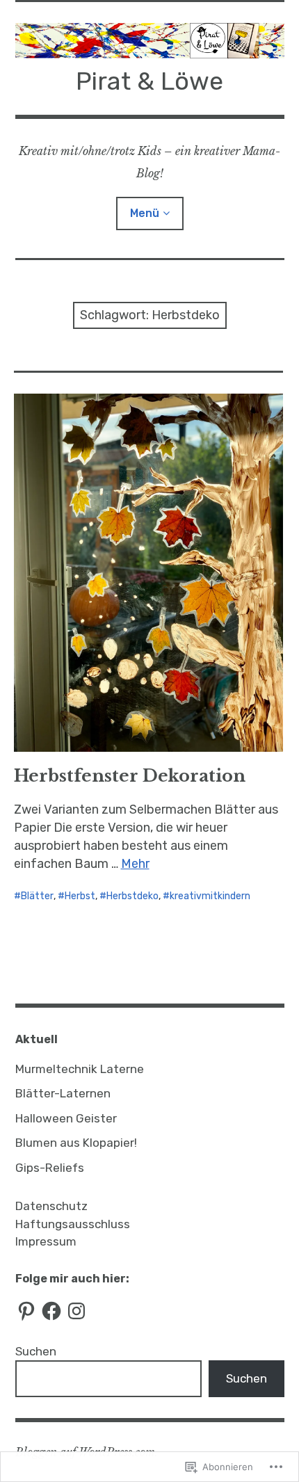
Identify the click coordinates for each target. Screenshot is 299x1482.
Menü (144, 213)
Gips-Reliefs (49, 1168)
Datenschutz (51, 1206)
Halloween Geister (66, 1118)
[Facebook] (51, 1311)
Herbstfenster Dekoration (129, 776)
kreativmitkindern (210, 896)
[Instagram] (76, 1311)
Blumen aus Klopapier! (76, 1143)
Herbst (80, 896)
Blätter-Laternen (63, 1093)
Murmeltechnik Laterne (79, 1069)
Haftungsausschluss (72, 1224)
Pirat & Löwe (149, 81)
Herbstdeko (132, 896)
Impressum (45, 1241)
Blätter (37, 896)
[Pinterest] (26, 1311)
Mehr (135, 863)
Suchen (35, 1351)
